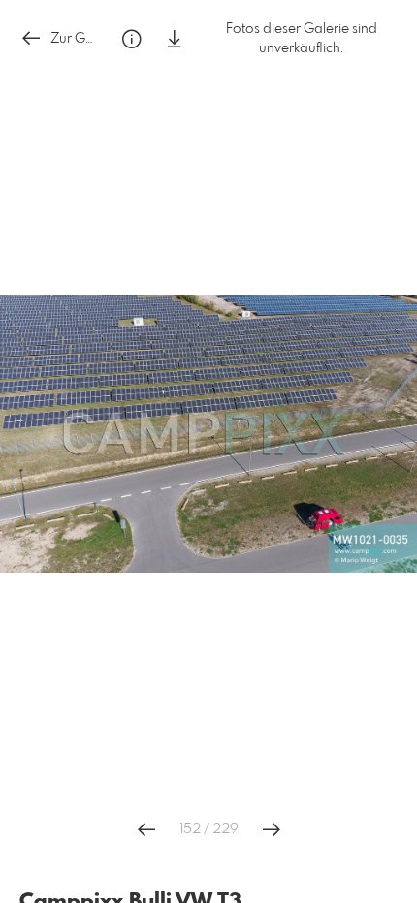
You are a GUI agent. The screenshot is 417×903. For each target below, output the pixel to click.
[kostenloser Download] (174, 39)
